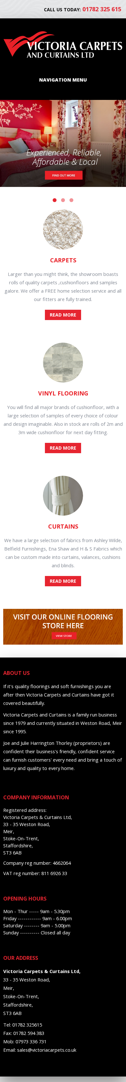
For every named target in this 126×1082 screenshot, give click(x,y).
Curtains (63, 526)
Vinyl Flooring (63, 393)
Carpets (63, 260)
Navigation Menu (63, 79)
